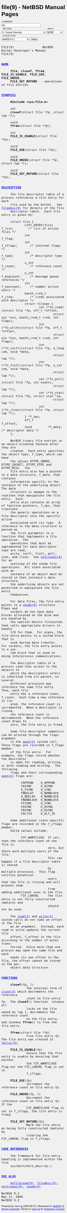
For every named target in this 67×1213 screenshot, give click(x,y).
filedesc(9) (11, 208)
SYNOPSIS (8, 95)
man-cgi (36, 1209)
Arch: (52, 29)
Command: (8, 22)
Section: (8, 29)
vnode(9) (30, 605)
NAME (5, 64)
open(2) (29, 741)
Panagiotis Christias (54, 1209)
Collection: (9, 36)
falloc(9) (9, 1043)
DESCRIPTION (11, 187)
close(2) (8, 991)
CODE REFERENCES (14, 1149)
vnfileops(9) (51, 557)
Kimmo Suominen (10, 1209)
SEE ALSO (8, 1176)
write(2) (46, 916)
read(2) (24, 916)
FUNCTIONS (9, 978)
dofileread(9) (22, 1183)
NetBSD (57, 1206)
